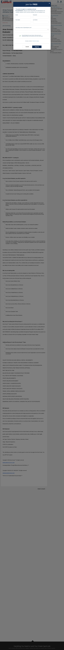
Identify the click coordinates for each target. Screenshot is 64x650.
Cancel (27, 46)
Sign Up (37, 46)
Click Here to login (35, 40)
